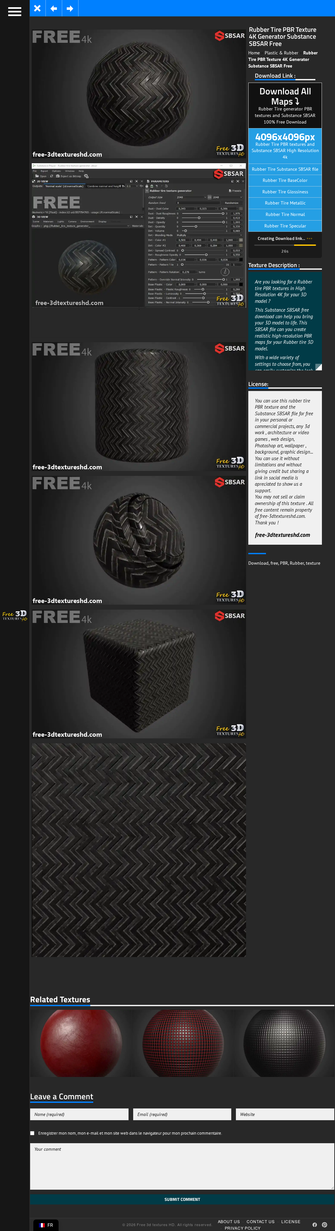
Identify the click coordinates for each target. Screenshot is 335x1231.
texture (313, 563)
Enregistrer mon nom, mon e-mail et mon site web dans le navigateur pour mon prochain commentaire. (130, 1133)
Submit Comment (182, 1199)
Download (258, 563)
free (274, 563)
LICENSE (290, 1221)
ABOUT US (229, 1221)
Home (254, 53)
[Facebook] (314, 1224)
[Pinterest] (324, 1224)
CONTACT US (260, 1221)
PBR (284, 563)
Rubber (297, 563)
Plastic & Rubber (281, 53)
